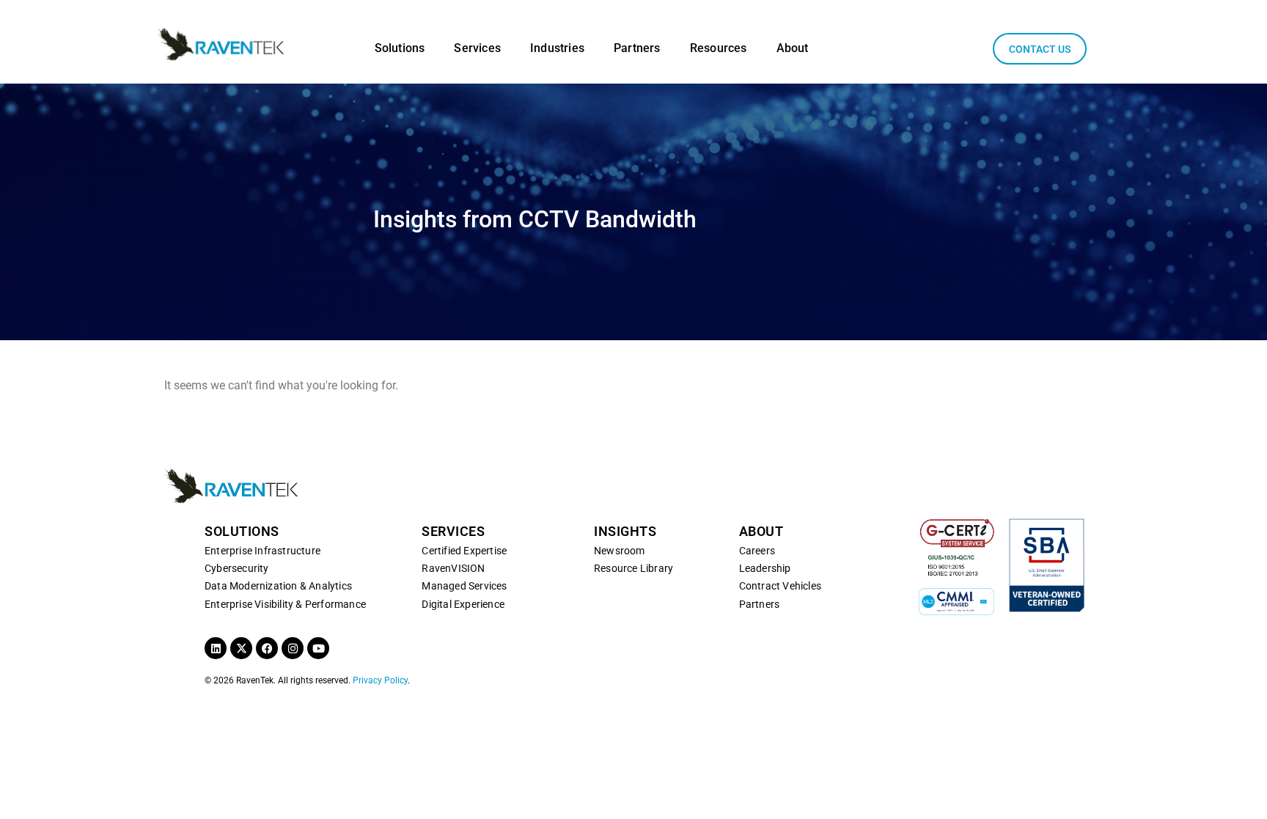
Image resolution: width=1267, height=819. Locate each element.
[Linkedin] (216, 648)
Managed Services (464, 586)
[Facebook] (267, 648)
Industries (557, 48)
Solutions (400, 48)
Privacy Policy (380, 680)
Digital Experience (463, 604)
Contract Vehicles (780, 586)
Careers (757, 551)
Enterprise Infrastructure (262, 551)
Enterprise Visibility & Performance (285, 604)
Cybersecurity (237, 568)
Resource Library (633, 568)
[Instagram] (293, 648)
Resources (718, 48)
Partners (637, 48)
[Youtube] (318, 648)
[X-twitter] (241, 648)
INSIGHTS (625, 531)
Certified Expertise (464, 551)
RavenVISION (453, 568)
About (792, 48)
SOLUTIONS (242, 531)
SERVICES (453, 531)
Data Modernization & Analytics (278, 586)
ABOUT (761, 531)
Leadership (765, 568)
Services (477, 48)
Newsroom (619, 551)
